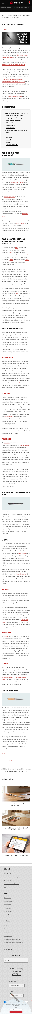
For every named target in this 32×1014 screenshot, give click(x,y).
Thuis (5, 925)
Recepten (6, 932)
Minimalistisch (11, 123)
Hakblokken (7, 908)
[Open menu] (3, 3)
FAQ (5, 887)
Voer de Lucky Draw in (16, 1011)
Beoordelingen (8, 949)
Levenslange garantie (10, 946)
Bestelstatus (7, 873)
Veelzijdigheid (10, 127)
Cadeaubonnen (8, 915)
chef (16, 247)
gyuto (8, 720)
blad (16, 293)
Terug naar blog (17, 761)
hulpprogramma (9, 196)
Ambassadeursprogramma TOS (13, 942)
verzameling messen (20, 383)
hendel (6, 636)
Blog (5, 929)
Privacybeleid (17, 971)
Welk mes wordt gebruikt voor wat (13, 64)
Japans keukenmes (15, 96)
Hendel (8, 140)
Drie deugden (24, 445)
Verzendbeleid (16, 974)
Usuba (27, 259)
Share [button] (5, 29)
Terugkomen (7, 880)
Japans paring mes (17, 182)
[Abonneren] (26, 960)
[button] (29, 3)
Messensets (7, 897)
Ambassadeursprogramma (12, 939)
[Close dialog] (31, 1000)
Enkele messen (8, 901)
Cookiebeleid (17, 973)
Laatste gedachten (12, 144)
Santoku (7, 443)
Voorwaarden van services (17, 970)
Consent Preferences (16, 968)
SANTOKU (18, 3)
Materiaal (9, 137)
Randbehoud (9, 416)
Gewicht (8, 142)
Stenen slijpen (8, 911)
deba (27, 255)
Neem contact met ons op (11, 883)
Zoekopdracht (8, 935)
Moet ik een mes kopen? (14, 120)
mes (23, 308)
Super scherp (10, 125)
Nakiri (11, 252)
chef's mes (20, 223)
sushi (11, 259)
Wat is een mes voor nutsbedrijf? (17, 113)
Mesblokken (7, 904)
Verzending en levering (11, 877)
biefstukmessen (21, 574)
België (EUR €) (15, 985)
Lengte (8, 135)
